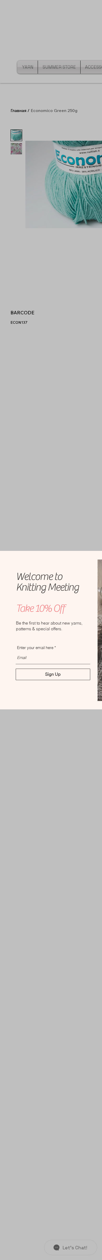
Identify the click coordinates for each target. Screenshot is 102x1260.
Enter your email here (35, 648)
